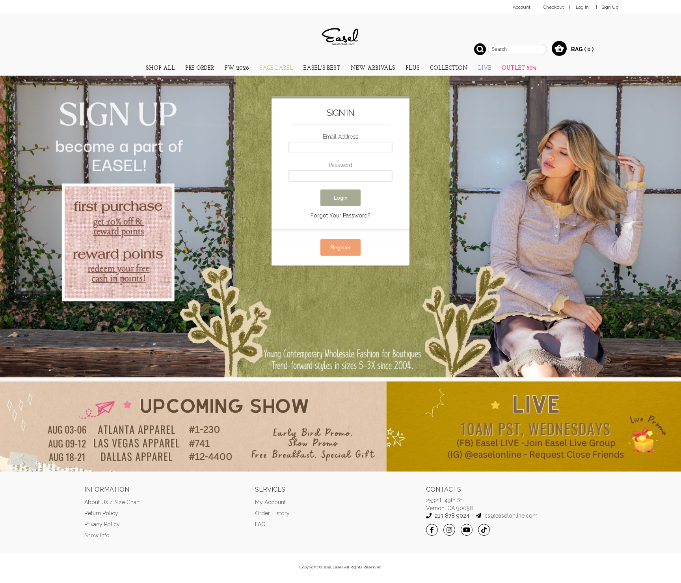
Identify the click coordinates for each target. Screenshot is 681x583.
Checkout (553, 7)
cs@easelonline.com (511, 515)
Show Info (97, 535)
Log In (582, 7)
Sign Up (609, 7)
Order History (272, 513)
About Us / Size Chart (112, 502)
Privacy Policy (102, 524)
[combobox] (517, 49)
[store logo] (340, 37)
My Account (270, 502)
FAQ (260, 524)
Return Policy (101, 513)
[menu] (340, 67)
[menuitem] (160, 68)
